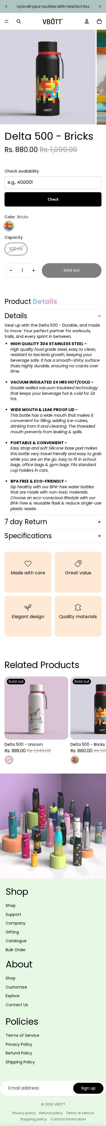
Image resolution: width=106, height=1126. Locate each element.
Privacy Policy (19, 1044)
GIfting (12, 932)
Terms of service (80, 1113)
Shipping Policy (20, 1062)
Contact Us (17, 1005)
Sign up (88, 1088)
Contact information (68, 1119)
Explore (13, 996)
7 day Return (26, 521)
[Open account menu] (87, 21)
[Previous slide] (6, 6)
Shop (11, 905)
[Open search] (18, 21)
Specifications (28, 535)
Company (15, 923)
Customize (16, 987)
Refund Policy (19, 1053)
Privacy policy (24, 1113)
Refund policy (51, 1113)
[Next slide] (100, 6)
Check (53, 199)
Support (13, 914)
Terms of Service (22, 1035)
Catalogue (16, 941)
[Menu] (6, 21)
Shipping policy (33, 1119)
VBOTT (59, 1104)
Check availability (22, 171)
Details (16, 315)
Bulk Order (16, 950)
